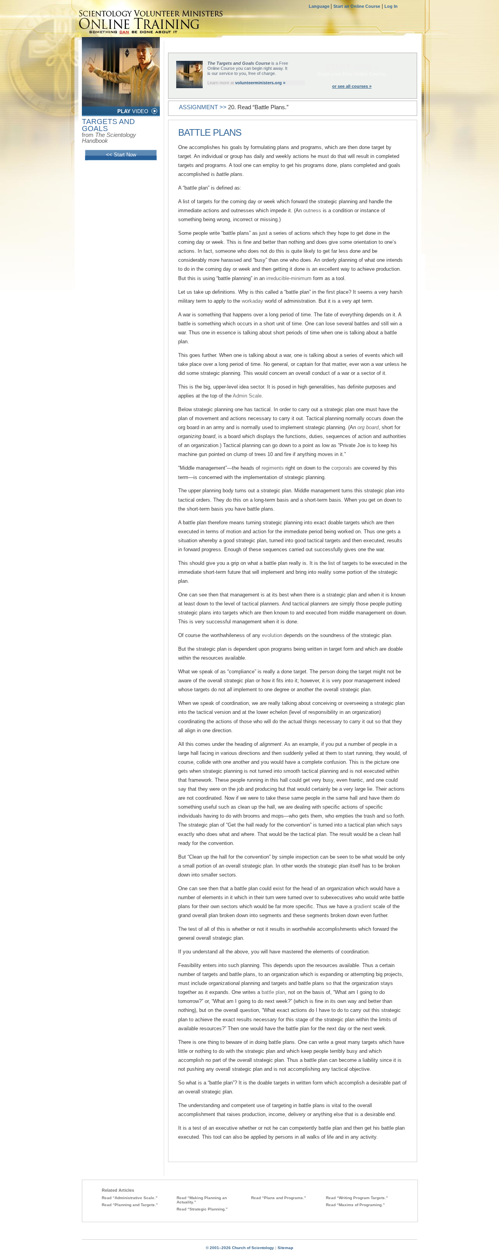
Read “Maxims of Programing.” (355, 1205)
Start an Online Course (356, 6)
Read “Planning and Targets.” (130, 1205)
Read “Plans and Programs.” (278, 1198)
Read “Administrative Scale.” (129, 1198)
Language (320, 6)
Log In (391, 6)
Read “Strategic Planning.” (202, 1209)
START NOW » (352, 67)
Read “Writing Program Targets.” (357, 1198)
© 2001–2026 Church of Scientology (240, 1248)
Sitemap (285, 1248)
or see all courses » (352, 86)
